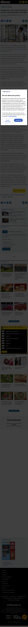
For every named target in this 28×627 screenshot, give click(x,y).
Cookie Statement (12, 116)
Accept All (18, 120)
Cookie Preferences (7, 120)
